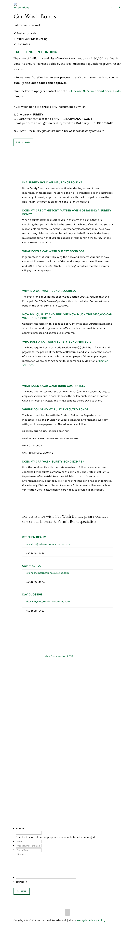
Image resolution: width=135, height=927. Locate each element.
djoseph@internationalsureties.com (48, 601)
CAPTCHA (21, 881)
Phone (20, 828)
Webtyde (82, 920)
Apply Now (23, 142)
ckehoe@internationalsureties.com (47, 572)
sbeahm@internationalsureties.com (48, 544)
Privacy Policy (97, 920)
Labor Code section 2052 (58, 656)
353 (31, 365)
